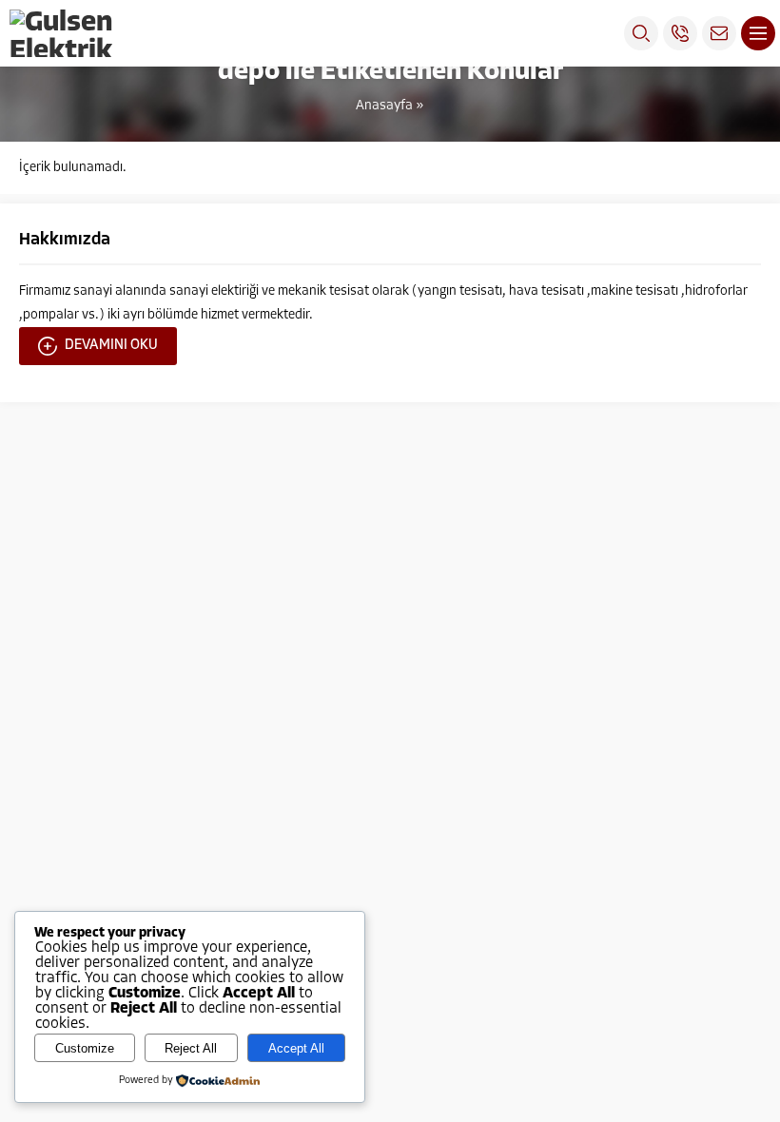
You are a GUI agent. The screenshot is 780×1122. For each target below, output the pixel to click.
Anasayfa (384, 106)
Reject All (191, 1048)
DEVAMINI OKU (111, 346)
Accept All (296, 1048)
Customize (84, 1048)
